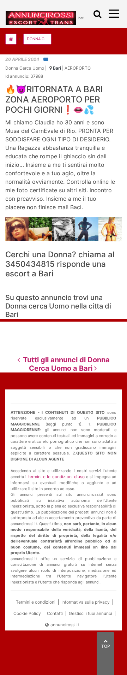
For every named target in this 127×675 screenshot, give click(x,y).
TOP (105, 646)
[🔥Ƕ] (17, 228)
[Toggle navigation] (96, 14)
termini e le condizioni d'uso (56, 476)
